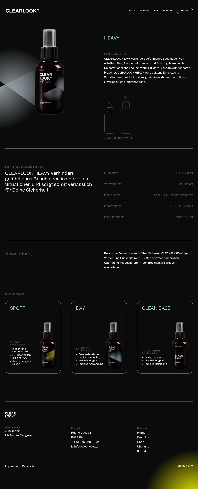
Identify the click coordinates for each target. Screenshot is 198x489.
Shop (140, 442)
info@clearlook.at (86, 446)
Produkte (143, 437)
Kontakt (142, 451)
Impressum (12, 466)
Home (141, 433)
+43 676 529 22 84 (86, 442)
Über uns (143, 446)
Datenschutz (30, 466)
